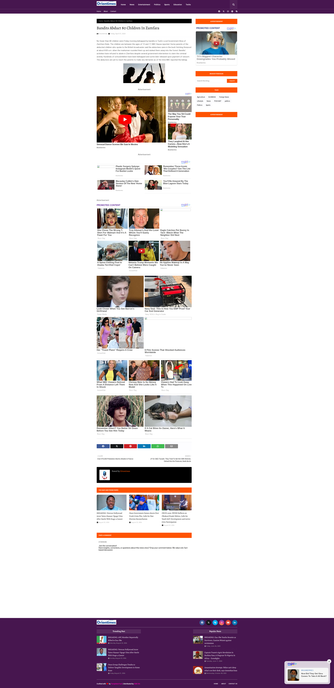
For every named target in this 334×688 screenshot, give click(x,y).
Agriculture (201, 97)
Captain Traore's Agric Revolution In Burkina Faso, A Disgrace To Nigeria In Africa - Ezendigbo (219, 655)
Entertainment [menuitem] (144, 5)
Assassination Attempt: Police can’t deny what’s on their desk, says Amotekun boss (220, 669)
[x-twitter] (223, 11)
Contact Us (233, 684)
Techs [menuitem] (188, 5)
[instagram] (227, 11)
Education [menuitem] (178, 5)
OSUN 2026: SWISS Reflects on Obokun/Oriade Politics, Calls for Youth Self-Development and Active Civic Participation (176, 517)
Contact (113, 11)
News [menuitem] (132, 5)
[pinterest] (232, 11)
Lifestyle (200, 101)
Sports (208, 105)
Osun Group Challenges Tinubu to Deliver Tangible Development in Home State (124, 667)
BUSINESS (212, 97)
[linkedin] (234, 622)
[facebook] (219, 11)
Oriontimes (103, 34)
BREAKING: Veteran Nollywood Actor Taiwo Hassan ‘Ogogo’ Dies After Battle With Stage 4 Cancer (110, 516)
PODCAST (217, 101)
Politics (199, 105)
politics (227, 101)
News (209, 101)
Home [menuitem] (123, 5)
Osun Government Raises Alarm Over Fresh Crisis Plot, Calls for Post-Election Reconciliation (144, 516)
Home (99, 11)
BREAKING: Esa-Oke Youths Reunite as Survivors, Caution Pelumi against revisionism (220, 640)
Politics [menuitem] (157, 5)
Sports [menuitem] (167, 5)
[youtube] (228, 622)
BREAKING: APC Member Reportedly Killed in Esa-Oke (123, 639)
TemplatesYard (116, 684)
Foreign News (224, 97)
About (106, 11)
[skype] (236, 11)
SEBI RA (137, 684)
